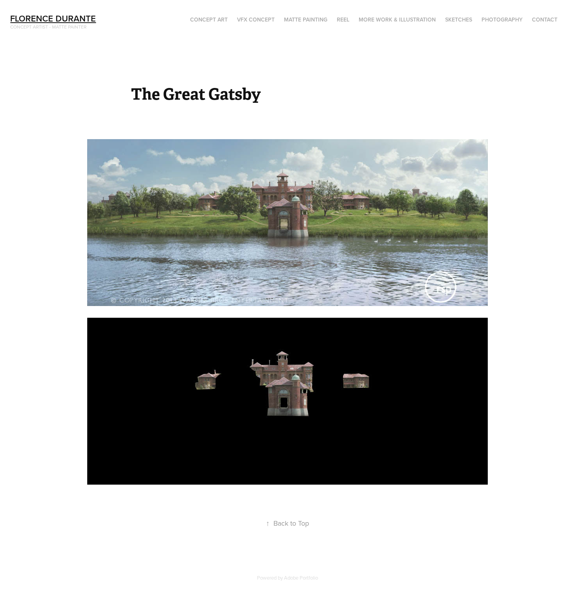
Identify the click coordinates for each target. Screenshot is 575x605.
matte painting (305, 19)
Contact (544, 19)
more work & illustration (397, 19)
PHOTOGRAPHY (502, 19)
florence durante (53, 18)
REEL (343, 19)
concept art (209, 19)
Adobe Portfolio (301, 577)
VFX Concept (256, 19)
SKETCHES (458, 19)
